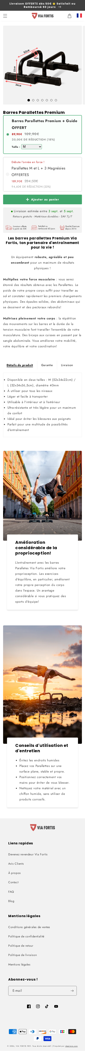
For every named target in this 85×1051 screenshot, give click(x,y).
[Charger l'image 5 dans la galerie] (47, 100)
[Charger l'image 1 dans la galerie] (29, 100)
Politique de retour (20, 946)
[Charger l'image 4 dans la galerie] (42, 100)
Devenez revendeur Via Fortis (28, 854)
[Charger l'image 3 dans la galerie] (38, 100)
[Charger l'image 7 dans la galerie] (56, 100)
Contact (13, 882)
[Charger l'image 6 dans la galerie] (51, 100)
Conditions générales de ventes (29, 927)
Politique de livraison (22, 955)
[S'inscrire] (72, 991)
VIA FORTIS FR (22, 1046)
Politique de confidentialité (26, 936)
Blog (11, 901)
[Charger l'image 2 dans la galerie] (33, 100)
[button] (5, 15)
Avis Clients (16, 864)
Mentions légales (19, 964)
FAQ (11, 892)
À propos (14, 873)
